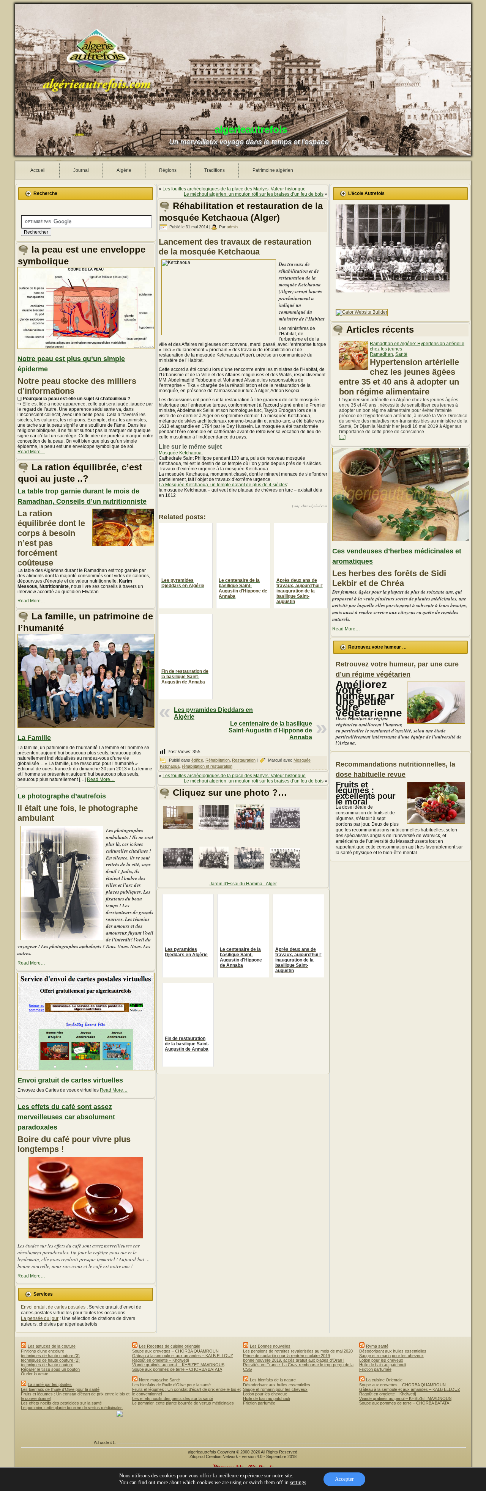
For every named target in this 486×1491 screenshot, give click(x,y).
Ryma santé (377, 1346)
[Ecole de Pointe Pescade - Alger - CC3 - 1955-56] (251, 873)
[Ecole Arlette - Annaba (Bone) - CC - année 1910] (179, 873)
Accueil (38, 170)
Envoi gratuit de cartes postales (53, 1307)
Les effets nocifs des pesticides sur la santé (61, 1403)
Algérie (124, 170)
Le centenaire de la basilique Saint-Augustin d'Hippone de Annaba (270, 730)
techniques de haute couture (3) (50, 1355)
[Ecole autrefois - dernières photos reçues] (179, 832)
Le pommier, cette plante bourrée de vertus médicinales (72, 1407)
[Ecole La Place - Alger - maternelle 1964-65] (215, 832)
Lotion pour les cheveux (265, 1394)
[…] (342, 437)
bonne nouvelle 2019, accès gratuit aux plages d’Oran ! (293, 1360)
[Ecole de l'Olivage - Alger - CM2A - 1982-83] (215, 872)
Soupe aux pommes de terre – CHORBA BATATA (177, 1369)
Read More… (31, 451)
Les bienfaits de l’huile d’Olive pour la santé (60, 1389)
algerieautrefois (251, 129)
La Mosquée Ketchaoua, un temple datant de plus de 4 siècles (223, 484)
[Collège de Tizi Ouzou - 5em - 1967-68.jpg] (251, 832)
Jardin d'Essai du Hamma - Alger (243, 883)
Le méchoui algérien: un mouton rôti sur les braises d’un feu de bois (253, 194)
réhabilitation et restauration (207, 766)
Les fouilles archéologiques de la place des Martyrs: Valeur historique (234, 189)
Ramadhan (381, 354)
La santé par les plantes (50, 1384)
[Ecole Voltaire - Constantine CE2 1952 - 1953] (286, 832)
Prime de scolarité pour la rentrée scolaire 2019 (286, 1355)
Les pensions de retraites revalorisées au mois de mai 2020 (298, 1351)
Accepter (344, 1479)
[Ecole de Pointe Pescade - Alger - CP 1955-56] (286, 873)
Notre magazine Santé (159, 1380)
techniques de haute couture (47, 1364)
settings (298, 1482)
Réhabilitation (217, 760)
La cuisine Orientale (384, 1380)
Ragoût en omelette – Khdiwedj (160, 1360)
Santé (401, 354)
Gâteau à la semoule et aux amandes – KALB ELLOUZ (182, 1355)
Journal (81, 170)
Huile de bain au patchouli (266, 1398)
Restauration (244, 760)
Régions (168, 170)
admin (232, 227)
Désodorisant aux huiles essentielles (276, 1385)
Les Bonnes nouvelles (270, 1346)
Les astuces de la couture (52, 1346)
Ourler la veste (34, 1374)
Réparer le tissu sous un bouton (50, 1369)
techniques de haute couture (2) (50, 1360)
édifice (197, 760)
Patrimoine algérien (272, 170)
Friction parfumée (259, 1403)
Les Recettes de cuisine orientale (169, 1346)
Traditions (214, 170)
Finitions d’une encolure (42, 1351)
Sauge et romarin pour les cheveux (275, 1389)
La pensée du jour (39, 1318)
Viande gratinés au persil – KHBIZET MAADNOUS (178, 1364)
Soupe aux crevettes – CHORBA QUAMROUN (175, 1351)
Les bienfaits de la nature (273, 1380)
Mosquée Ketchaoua (180, 453)
